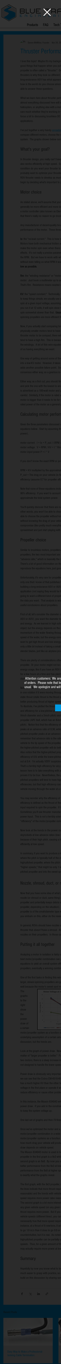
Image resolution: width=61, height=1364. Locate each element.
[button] (47, 12)
